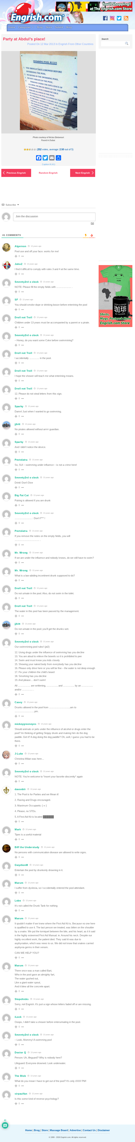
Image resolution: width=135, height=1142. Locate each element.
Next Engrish (82, 172)
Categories (24, 27)
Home (11, 27)
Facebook (105, 18)
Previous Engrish (16, 172)
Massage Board (59, 1130)
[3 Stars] (30, 149)
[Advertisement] (115, 103)
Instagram (112, 18)
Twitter (119, 18)
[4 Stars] (32, 149)
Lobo (18, 900)
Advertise (75, 1130)
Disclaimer (104, 1130)
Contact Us (89, 1130)
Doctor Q (20, 1052)
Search (105, 39)
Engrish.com (40, 14)
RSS (126, 18)
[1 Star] (25, 149)
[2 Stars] (27, 149)
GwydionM (21, 865)
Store (49, 27)
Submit (59, 27)
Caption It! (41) (48, 164)
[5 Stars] (35, 149)
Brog (39, 27)
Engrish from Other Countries (75, 44)
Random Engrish (48, 172)
